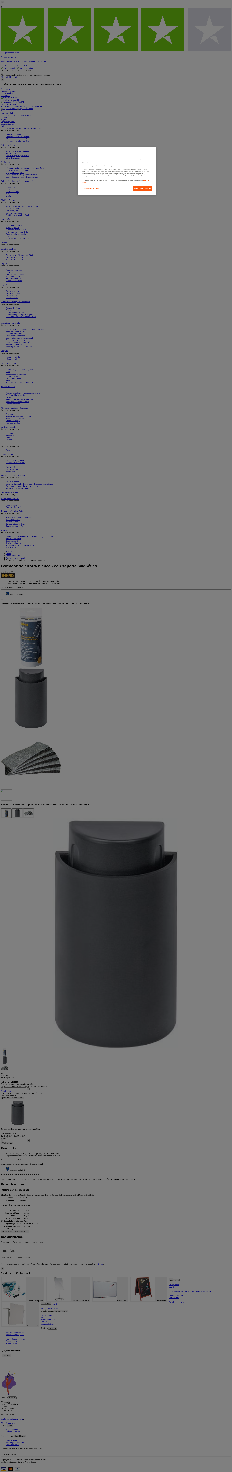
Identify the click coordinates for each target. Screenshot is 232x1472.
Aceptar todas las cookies (142, 188)
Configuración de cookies (91, 188)
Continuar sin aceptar (146, 159)
